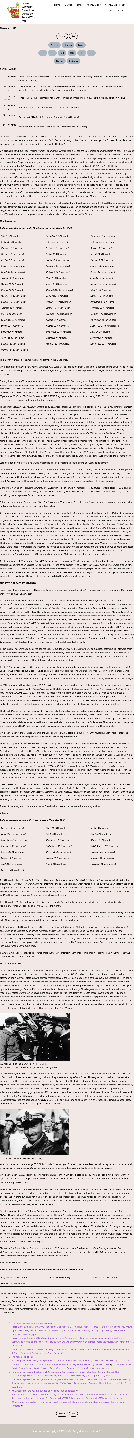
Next (73, 36)
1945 (91, 53)
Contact (121, 10)
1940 (42, 53)
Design (80, 45)
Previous (62, 36)
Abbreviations (94, 4)
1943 (72, 53)
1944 (81, 53)
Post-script (73, 61)
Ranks (79, 4)
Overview (68, 45)
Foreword (54, 45)
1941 (52, 53)
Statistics (59, 61)
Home (57, 4)
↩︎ (64, 1353)
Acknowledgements (115, 4)
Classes (68, 4)
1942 (62, 53)
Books (109, 10)
